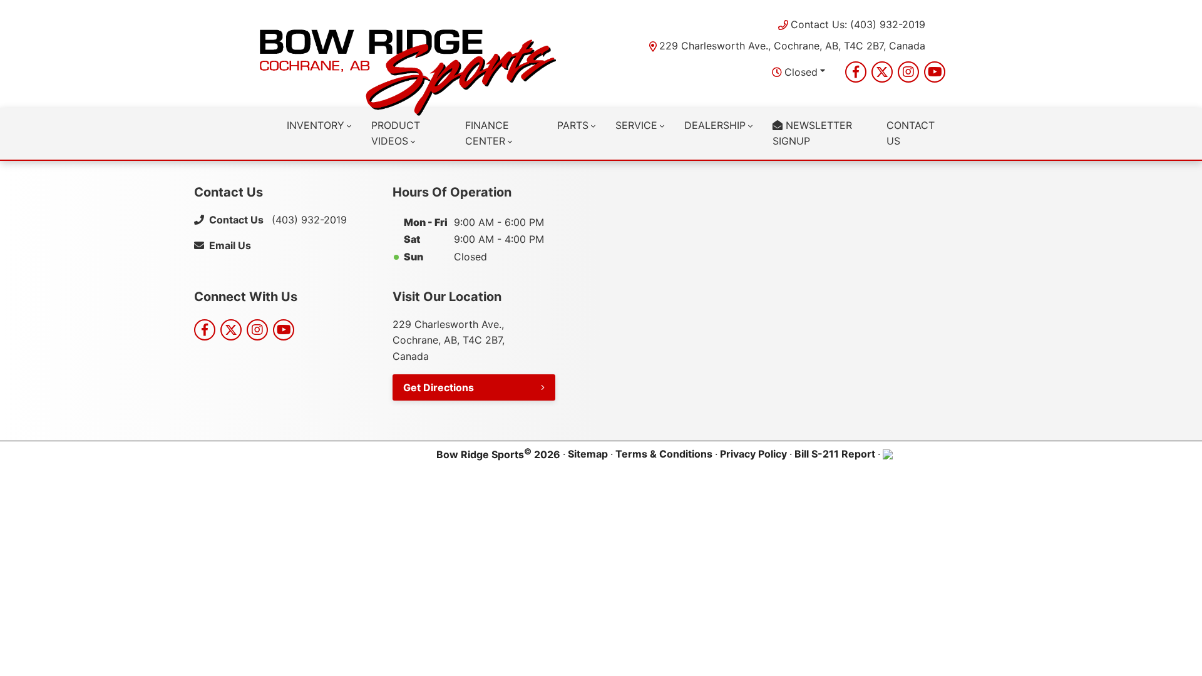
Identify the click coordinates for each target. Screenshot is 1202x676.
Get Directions (438, 387)
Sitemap (588, 454)
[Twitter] (882, 72)
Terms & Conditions (663, 454)
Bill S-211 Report (834, 454)
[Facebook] (855, 72)
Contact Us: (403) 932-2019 (858, 24)
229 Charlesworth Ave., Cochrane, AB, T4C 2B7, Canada (792, 45)
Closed (801, 72)
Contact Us (910, 133)
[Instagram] (908, 72)
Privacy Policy (753, 454)
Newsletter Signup (812, 133)
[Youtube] (934, 72)
